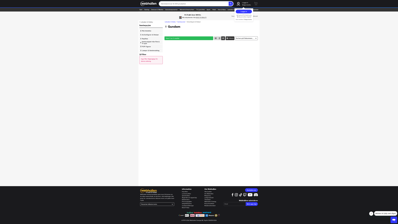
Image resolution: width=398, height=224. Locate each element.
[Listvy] (216, 38)
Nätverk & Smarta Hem (187, 9)
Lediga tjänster (209, 197)
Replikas (145, 39)
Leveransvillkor (186, 193)
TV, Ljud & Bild (200, 9)
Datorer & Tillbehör (157, 9)
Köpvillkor (185, 191)
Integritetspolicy (187, 203)
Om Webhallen (208, 193)
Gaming (146, 9)
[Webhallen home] (148, 4)
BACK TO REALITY (201, 17)
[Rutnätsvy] (223, 38)
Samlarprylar (145, 25)
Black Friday (185, 207)
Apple (208, 9)
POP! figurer (146, 46)
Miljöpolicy (207, 195)
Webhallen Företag (210, 201)
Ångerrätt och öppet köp (189, 197)
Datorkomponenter (171, 9)
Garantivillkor (186, 195)
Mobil (214, 9)
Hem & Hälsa (222, 9)
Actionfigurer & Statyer (150, 35)
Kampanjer (255, 9)
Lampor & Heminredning (150, 50)
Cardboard (254, 16)
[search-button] (231, 4)
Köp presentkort (209, 203)
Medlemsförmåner (210, 205)
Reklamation (186, 199)
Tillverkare (207, 199)
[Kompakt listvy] (219, 38)
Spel (141, 9)
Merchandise (146, 31)
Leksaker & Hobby (233, 9)
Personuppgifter (187, 201)
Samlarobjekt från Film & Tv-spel (151, 42)
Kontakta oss (251, 190)
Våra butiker (208, 191)
